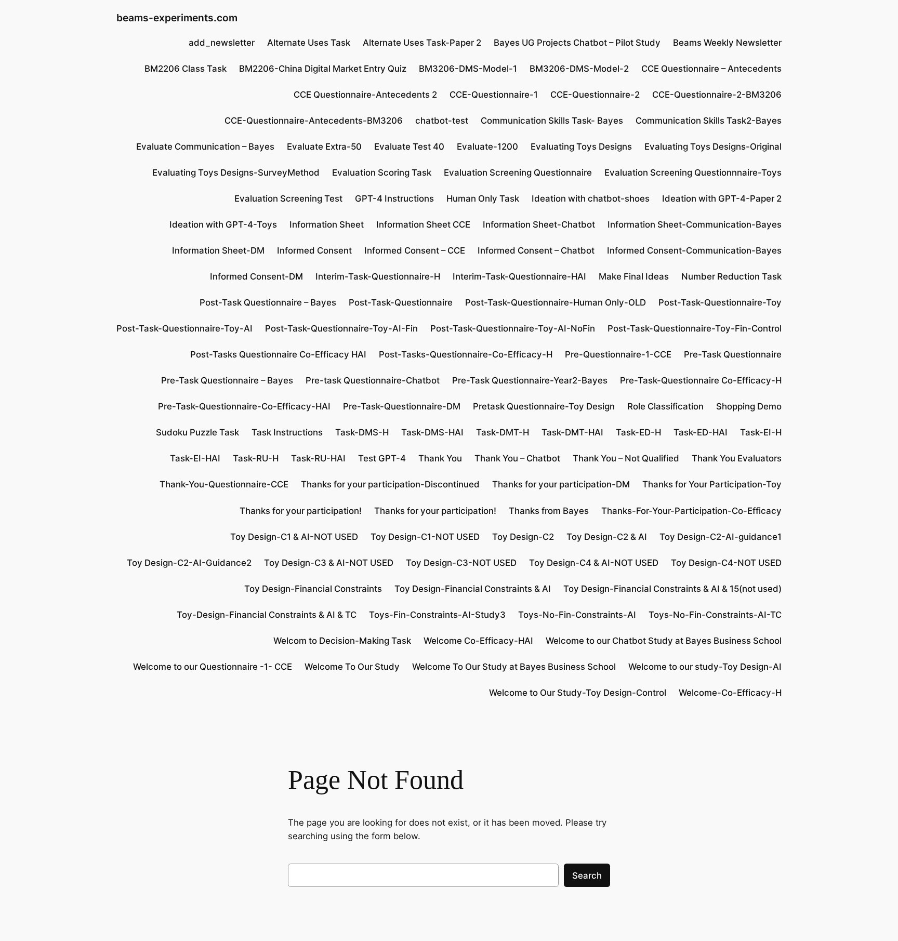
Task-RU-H (256, 458)
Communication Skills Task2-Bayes (709, 120)
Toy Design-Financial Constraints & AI (472, 589)
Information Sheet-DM (218, 250)
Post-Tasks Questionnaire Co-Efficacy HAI (278, 354)
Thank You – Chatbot (517, 458)
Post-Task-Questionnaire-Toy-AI (184, 328)
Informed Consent (314, 250)
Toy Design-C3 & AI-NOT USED (328, 563)
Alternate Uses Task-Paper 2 (422, 42)
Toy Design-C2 (523, 537)
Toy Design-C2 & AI (606, 537)
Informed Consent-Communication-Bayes (694, 250)
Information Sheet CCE (423, 224)
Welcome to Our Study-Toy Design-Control (577, 692)
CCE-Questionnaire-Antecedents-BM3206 (313, 120)
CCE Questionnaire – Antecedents (711, 68)
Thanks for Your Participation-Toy (712, 484)
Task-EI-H (761, 432)
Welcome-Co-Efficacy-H (730, 692)
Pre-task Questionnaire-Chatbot (373, 380)
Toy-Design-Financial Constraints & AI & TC (266, 614)
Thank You (440, 458)
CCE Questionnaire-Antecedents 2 (365, 94)
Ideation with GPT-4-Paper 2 (722, 198)
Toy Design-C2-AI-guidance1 (720, 537)
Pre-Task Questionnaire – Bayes (227, 380)
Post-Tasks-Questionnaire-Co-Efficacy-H (465, 354)
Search (587, 875)
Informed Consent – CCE (414, 250)
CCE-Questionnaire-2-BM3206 (717, 94)
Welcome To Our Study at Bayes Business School (514, 666)
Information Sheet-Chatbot (539, 224)
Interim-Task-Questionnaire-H (377, 276)
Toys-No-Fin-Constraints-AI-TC (715, 614)
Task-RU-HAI (318, 458)
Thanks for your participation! (301, 511)
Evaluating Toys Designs (581, 146)
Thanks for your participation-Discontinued (390, 484)
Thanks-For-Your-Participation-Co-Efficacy (691, 511)
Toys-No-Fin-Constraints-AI (577, 614)
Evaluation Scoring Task (381, 172)
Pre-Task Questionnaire (733, 354)
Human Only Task (482, 198)
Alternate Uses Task (308, 42)
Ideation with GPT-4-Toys (223, 224)
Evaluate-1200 (487, 146)
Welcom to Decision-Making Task (342, 640)
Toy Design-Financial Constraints (313, 589)
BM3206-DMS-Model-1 (468, 68)
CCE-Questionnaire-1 (494, 94)
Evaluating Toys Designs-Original (713, 146)
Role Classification (665, 406)
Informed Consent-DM (256, 276)
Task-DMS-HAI (432, 432)
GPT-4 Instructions (394, 198)
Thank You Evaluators (737, 458)
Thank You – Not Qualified (626, 458)
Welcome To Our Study (352, 666)
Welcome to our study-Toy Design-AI (705, 666)
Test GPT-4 (382, 458)
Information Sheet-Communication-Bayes (695, 224)
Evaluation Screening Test (288, 198)
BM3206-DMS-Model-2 (579, 68)
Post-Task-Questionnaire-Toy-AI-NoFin (512, 328)
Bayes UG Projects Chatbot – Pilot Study (577, 42)
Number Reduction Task (731, 276)
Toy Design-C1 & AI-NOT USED (294, 537)
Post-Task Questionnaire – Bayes (268, 302)
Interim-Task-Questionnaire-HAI (519, 276)
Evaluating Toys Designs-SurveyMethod (236, 172)
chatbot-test (441, 120)
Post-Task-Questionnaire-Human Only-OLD (555, 302)
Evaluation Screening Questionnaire (518, 172)
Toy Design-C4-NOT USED (726, 563)
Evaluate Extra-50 (324, 146)
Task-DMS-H (362, 432)
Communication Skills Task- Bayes (552, 120)
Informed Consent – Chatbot (536, 250)
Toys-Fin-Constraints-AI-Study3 (437, 614)
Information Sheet (326, 224)
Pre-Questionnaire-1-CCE (618, 354)
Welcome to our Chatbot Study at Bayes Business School (664, 640)
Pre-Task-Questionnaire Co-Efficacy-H (701, 380)
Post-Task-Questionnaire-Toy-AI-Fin (341, 328)
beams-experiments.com (176, 17)
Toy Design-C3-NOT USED (461, 563)
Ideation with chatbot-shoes (591, 198)
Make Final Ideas (634, 276)
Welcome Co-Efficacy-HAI (478, 640)
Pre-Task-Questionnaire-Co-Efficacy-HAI (244, 406)
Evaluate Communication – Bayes (205, 146)
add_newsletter (222, 42)
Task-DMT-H (502, 432)
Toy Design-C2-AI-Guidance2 (189, 563)
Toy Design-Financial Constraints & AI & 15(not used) (672, 589)
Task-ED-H (638, 432)
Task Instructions (287, 432)
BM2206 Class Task (185, 68)
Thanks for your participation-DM (561, 484)
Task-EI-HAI (195, 458)
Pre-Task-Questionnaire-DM (401, 406)
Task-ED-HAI (701, 432)
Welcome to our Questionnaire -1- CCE (212, 666)
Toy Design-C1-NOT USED (425, 537)
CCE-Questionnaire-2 (595, 94)
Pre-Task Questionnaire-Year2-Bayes (530, 380)
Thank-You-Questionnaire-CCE (224, 484)
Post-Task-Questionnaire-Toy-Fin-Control (695, 328)
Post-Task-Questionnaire (401, 302)
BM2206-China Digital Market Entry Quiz (322, 68)
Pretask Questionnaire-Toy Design (544, 406)
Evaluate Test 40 (409, 146)
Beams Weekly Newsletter (727, 42)
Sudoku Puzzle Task (197, 432)
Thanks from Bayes (549, 511)
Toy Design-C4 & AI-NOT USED (593, 563)
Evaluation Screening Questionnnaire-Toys (693, 172)
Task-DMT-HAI (572, 432)
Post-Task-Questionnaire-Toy (720, 302)
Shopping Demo (749, 406)
